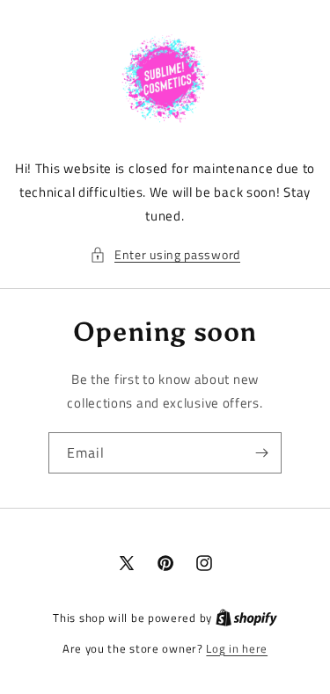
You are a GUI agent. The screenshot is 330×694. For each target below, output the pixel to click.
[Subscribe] (261, 453)
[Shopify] (246, 617)
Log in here (237, 648)
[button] (165, 254)
